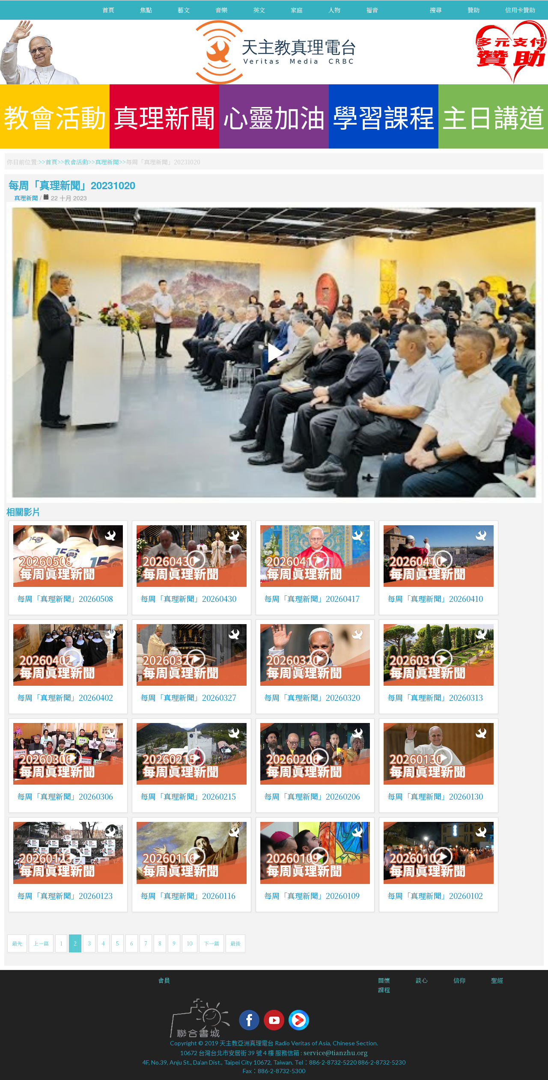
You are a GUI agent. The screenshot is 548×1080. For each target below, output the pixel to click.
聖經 (497, 980)
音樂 (221, 10)
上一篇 (41, 943)
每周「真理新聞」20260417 (312, 598)
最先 (17, 943)
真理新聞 (164, 116)
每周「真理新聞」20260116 (187, 895)
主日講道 (493, 116)
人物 (334, 10)
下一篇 (211, 943)
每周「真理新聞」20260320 (312, 697)
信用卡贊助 (520, 10)
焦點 (146, 10)
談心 (422, 980)
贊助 (474, 10)
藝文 (184, 10)
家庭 (297, 10)
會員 (164, 980)
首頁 (108, 10)
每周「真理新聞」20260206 (312, 796)
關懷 (384, 980)
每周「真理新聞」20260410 (435, 598)
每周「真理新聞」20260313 (435, 697)
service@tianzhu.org (336, 1052)
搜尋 (436, 10)
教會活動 (54, 116)
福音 (372, 10)
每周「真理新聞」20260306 (65, 796)
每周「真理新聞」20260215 (188, 796)
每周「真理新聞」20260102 (435, 895)
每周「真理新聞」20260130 (435, 796)
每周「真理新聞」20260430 (188, 598)
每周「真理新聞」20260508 (65, 598)
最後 (235, 943)
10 (190, 943)
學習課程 (383, 116)
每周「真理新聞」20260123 (65, 895)
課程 (384, 989)
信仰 (459, 980)
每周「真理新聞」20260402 (65, 697)
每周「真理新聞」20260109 (312, 895)
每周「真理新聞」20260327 (188, 697)
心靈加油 (274, 116)
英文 (259, 10)
